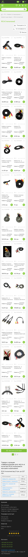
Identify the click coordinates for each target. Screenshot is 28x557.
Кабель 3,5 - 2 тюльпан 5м (6, 436)
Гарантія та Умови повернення (9, 509)
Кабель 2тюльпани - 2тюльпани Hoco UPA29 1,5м (7, 334)
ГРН (18, 1)
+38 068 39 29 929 (6, 542)
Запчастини (4, 517)
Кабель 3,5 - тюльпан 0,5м (9, 491)
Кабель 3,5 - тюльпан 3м (17, 127)
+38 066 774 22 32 (6, 544)
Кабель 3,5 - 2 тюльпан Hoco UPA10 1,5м (6, 403)
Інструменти (4, 519)
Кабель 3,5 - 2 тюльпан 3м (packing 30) (18, 94)
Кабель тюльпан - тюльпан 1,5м (7, 161)
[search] (24, 9)
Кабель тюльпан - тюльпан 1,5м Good (7, 264)
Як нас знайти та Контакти (9, 507)
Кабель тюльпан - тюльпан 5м (19, 196)
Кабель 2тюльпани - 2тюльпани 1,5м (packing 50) (7, 94)
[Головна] (1, 14)
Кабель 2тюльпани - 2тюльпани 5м (7, 367)
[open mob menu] (25, 5)
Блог (2, 528)
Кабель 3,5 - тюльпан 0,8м (18, 436)
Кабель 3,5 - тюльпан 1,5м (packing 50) (5, 197)
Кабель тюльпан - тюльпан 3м (7, 127)
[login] (19, 5)
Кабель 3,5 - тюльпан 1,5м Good (19, 299)
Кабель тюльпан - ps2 (7, 58)
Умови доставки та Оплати (9, 511)
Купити (11, 67)
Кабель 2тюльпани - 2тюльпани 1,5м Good (19, 265)
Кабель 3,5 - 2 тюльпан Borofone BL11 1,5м (19, 403)
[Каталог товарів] (2, 5)
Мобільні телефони (6, 520)
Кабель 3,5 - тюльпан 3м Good (7, 230)
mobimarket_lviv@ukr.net (8, 550)
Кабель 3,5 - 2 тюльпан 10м (18, 367)
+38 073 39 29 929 (6, 547)
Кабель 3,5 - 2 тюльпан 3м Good (19, 161)
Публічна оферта (6, 526)
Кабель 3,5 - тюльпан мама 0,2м (19, 333)
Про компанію (5, 505)
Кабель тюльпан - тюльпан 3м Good (19, 230)
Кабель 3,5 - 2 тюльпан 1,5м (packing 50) (18, 59)
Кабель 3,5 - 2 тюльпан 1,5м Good (7, 299)
